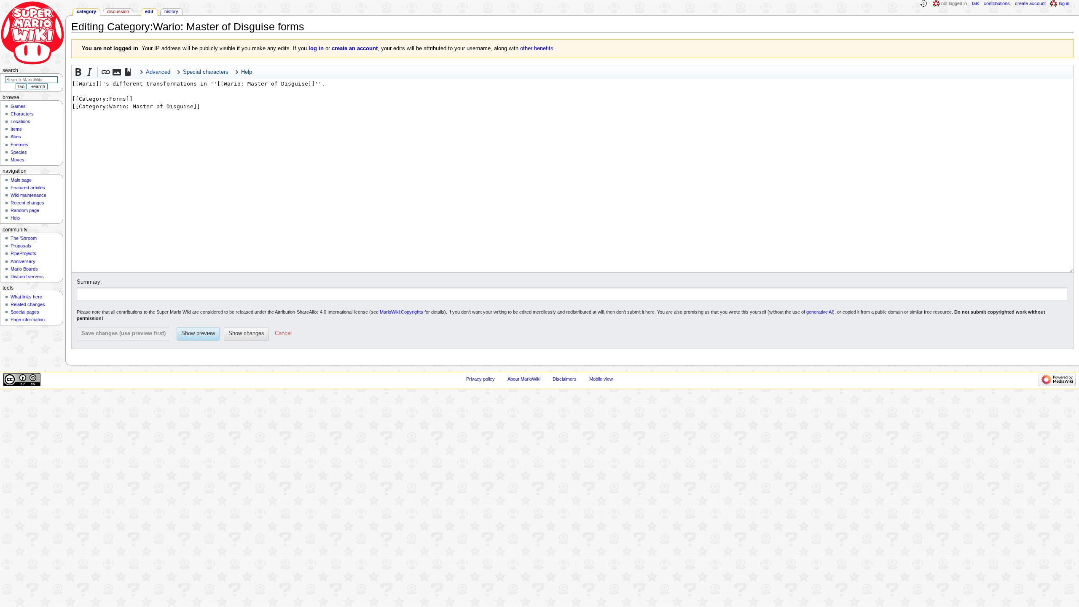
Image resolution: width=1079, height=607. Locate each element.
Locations (20, 121)
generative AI (819, 311)
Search (10, 70)
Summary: (89, 282)
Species (19, 152)
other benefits (536, 48)
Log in (1064, 3)
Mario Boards (24, 268)
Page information (28, 319)
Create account (1030, 3)
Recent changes (27, 202)
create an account (355, 48)
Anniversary (23, 261)
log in (316, 48)
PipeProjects (23, 253)
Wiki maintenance (28, 195)
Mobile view (601, 378)
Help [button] (246, 72)
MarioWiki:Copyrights (401, 311)
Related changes (28, 304)
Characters (22, 113)
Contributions (997, 3)
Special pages (25, 311)
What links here (26, 296)
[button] (78, 72)
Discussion (118, 11)
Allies (16, 136)
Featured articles (28, 187)
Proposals (21, 245)
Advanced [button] (158, 72)
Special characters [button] (205, 72)
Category (86, 11)
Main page (21, 180)
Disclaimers (565, 378)
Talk (975, 3)
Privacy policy (480, 378)
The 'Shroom (24, 238)
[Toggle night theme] (923, 4)
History (171, 11)
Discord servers (27, 276)
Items (16, 129)
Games (18, 106)
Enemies (19, 144)
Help (15, 217)
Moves (17, 159)
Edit (149, 11)
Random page (25, 210)
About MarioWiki (523, 378)
